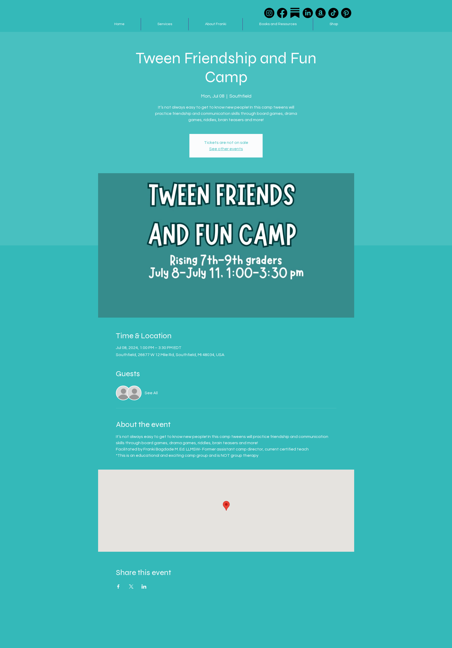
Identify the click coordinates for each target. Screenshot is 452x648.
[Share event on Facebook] (118, 586)
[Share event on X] (131, 586)
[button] (164, 24)
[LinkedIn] (308, 13)
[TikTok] (333, 13)
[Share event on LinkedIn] (144, 586)
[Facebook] (282, 13)
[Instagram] (269, 13)
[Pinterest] (346, 13)
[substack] (295, 13)
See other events (226, 149)
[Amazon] (320, 13)
